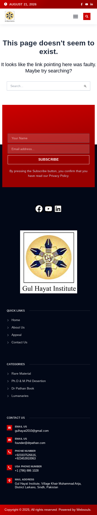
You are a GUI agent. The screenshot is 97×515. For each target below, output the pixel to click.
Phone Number (25, 451)
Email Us (21, 426)
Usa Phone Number (28, 466)
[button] (76, 16)
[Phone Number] (9, 452)
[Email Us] (9, 427)
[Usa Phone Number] (9, 467)
